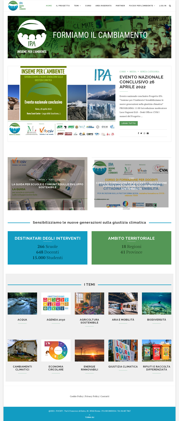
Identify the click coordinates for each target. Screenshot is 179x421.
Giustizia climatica (123, 366)
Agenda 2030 (56, 319)
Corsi (123, 71)
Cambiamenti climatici (22, 368)
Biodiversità (156, 319)
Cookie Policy (76, 396)
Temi (76, 6)
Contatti (105, 396)
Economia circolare (56, 368)
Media (133, 71)
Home (49, 6)
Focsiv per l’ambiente (141, 6)
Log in (162, 6)
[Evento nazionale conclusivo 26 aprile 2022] (61, 102)
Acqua (22, 319)
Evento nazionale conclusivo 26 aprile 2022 (141, 82)
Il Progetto (63, 6)
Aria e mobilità (123, 319)
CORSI (88, 6)
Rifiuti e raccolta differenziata (156, 368)
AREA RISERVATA (104, 6)
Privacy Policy (92, 396)
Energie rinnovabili (89, 368)
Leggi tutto (129, 123)
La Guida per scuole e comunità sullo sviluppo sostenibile (47, 186)
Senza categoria (149, 71)
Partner (120, 6)
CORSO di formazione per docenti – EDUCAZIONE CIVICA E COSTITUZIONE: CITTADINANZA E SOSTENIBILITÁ (131, 185)
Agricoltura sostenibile (89, 321)
